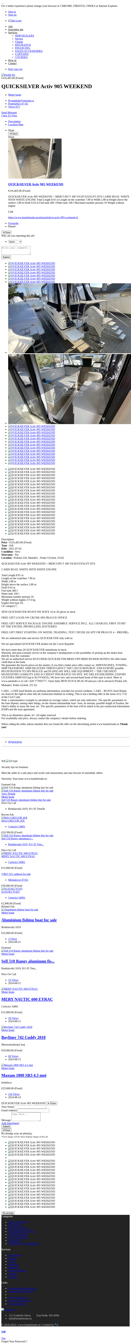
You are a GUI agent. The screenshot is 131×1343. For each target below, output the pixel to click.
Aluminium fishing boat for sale (29, 920)
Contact (12, 63)
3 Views (12, 938)
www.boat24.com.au (19, 1300)
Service (19, 38)
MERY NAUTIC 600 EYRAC (18, 856)
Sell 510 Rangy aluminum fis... (27, 961)
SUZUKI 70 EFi (10, 891)
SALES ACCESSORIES (29, 51)
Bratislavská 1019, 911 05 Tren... (26, 844)
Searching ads (15, 29)
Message (6, 1120)
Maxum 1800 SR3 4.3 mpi (23, 1075)
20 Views (13, 1018)
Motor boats (14, 94)
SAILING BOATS (18, 1228)
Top (3, 1338)
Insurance (13, 1264)
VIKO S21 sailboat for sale (16, 874)
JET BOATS (15, 1225)
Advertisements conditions (22, 1288)
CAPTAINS (21, 54)
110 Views (14, 1094)
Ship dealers (14, 1255)
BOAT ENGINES (18, 1237)
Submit (6, 257)
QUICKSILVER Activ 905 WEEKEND (35, 184)
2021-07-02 (18, 103)
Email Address (9, 1110)
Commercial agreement (20, 1291)
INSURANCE (23, 44)
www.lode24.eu (16, 1303)
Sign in (12, 11)
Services (12, 32)
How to (12, 60)
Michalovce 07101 (18, 879)
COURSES (21, 57)
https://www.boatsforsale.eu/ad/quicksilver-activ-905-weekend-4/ (43, 217)
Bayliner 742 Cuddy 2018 (23, 1037)
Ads (10, 26)
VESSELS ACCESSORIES (23, 1243)
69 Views (13, 1056)
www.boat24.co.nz (18, 1297)
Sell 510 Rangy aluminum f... (17, 838)
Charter (19, 41)
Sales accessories (17, 1270)
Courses (12, 1273)
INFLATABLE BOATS (21, 1231)
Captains (13, 1276)
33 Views (13, 980)
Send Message (9, 112)
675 (14, 106)
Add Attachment (10, 1123)
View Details (8, 793)
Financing (13, 1267)
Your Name (7, 1106)
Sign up (12, 14)
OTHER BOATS (17, 1234)
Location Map (15, 124)
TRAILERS (14, 1240)
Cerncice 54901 (16, 826)
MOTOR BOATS (18, 1222)
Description (14, 121)
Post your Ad (15, 69)
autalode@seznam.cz (21, 100)
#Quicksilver (15, 741)
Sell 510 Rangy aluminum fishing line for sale (26, 799)
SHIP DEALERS (24, 35)
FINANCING (22, 47)
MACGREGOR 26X (13, 820)
